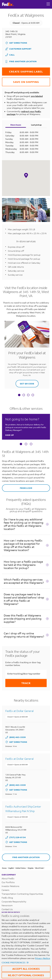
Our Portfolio (8, 882)
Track (26, 683)
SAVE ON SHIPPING (20, 81)
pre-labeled (37, 96)
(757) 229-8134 (17, 837)
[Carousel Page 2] (26, 444)
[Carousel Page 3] (31, 444)
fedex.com (17, 486)
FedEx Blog (7, 897)
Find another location (23, 61)
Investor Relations (10, 886)
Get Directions (16, 43)
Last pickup (36, 125)
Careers (5, 890)
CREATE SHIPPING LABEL (22, 70)
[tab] (19, 395)
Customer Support (18, 49)
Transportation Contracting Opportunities (22, 893)
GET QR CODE (25, 382)
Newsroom (7, 905)
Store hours (15, 125)
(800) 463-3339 (17, 737)
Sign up (9, 435)
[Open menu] (48, 4)
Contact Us (7, 909)
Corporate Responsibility (14, 901)
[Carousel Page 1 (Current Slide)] (21, 444)
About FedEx (8, 878)
